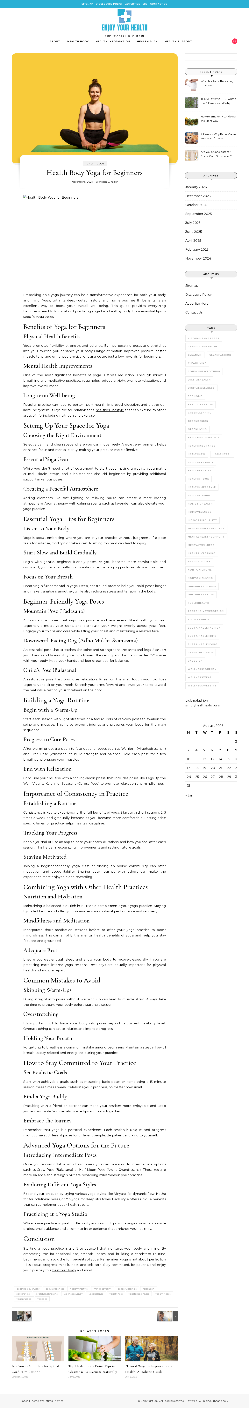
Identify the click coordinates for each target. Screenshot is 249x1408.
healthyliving (199, 495)
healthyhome (198, 479)
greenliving (197, 429)
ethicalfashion (200, 404)
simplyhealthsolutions (202, 705)
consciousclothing (204, 371)
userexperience (200, 652)
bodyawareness (55, 1288)
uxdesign (195, 660)
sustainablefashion (204, 627)
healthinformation (204, 437)
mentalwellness (201, 545)
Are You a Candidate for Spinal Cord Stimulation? (216, 154)
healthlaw (196, 454)
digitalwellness (201, 388)
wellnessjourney (73, 1293)
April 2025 (193, 240)
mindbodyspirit (102, 1288)
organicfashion (201, 594)
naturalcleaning (202, 553)
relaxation (148, 1288)
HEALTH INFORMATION (113, 41)
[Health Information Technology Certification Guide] (20, 1316)
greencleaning (200, 412)
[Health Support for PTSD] (169, 1316)
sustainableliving (202, 644)
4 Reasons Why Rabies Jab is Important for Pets (218, 136)
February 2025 (197, 249)
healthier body (64, 1270)
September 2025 (198, 214)
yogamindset (163, 1293)
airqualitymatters (204, 338)
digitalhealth (199, 379)
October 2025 (196, 205)
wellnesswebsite (202, 685)
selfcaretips (23, 1293)
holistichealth (200, 503)
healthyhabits (200, 470)
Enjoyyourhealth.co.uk (216, 1400)
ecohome (195, 396)
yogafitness (116, 1293)
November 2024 (198, 258)
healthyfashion (201, 462)
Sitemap (87, 4)
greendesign (198, 421)
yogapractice (24, 1298)
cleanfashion (220, 355)
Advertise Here (136, 4)
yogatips (42, 1298)
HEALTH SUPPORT (178, 41)
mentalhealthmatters (206, 528)
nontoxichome (200, 569)
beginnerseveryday (28, 1288)
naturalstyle (199, 561)
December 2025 (198, 196)
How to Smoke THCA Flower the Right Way (218, 118)
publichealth (198, 603)
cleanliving (197, 363)
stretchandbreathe (47, 1293)
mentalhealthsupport (206, 536)
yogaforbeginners (139, 1293)
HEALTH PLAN (147, 41)
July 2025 (193, 223)
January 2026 (196, 187)
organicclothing (202, 586)
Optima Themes (53, 1400)
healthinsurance (201, 446)
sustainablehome (202, 636)
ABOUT (54, 41)
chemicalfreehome (203, 346)
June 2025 (193, 232)
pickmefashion (196, 700)
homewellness (200, 512)
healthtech (222, 454)
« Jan (189, 795)
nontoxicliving (200, 578)
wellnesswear (200, 677)
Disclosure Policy (109, 4)
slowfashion (199, 619)
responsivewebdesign (206, 611)
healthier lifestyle (110, 410)
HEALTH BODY (78, 41)
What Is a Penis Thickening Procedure (217, 83)
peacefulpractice (127, 1288)
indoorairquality (202, 520)
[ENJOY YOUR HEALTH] (124, 21)
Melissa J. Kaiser (108, 181)
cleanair (195, 355)
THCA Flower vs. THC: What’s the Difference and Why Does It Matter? (218, 101)
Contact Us (158, 4)
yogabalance (96, 1293)
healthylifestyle (79, 1288)
